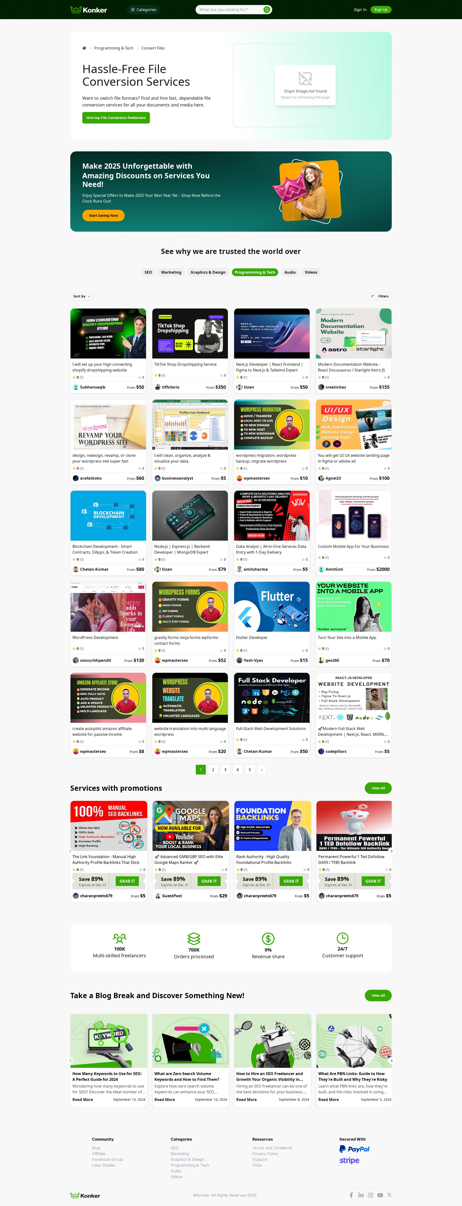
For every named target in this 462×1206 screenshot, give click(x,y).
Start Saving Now (103, 215)
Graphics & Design (208, 272)
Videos (311, 272)
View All (378, 788)
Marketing (171, 272)
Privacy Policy (265, 1153)
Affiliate (98, 1153)
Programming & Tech (113, 48)
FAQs (257, 1165)
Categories (146, 9)
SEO (148, 272)
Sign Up (381, 9)
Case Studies (103, 1165)
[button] (82, 296)
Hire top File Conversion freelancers (116, 117)
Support (260, 1159)
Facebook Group (107, 1159)
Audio (290, 272)
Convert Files (153, 48)
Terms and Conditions (272, 1147)
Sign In (360, 9)
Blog (96, 1147)
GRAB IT (127, 881)
